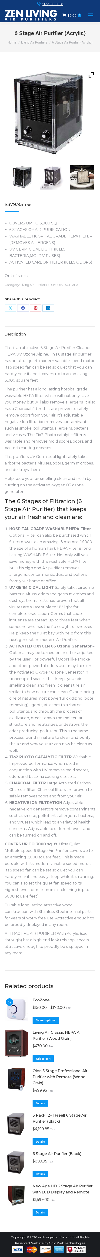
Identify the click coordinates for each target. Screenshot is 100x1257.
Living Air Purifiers (33, 285)
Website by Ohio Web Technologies (58, 1243)
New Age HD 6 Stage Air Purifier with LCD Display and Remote (63, 1189)
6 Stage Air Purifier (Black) (57, 1154)
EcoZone (41, 1000)
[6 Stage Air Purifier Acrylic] (24, 177)
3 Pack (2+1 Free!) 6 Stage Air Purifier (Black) (60, 1118)
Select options (46, 1020)
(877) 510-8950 (52, 4)
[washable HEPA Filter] (83, 177)
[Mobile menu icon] (90, 15)
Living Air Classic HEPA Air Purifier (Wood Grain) (57, 1035)
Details (40, 1103)
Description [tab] (15, 334)
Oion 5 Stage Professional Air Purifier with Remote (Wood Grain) (60, 1077)
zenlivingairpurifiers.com (56, 1237)
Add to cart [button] (43, 1058)
